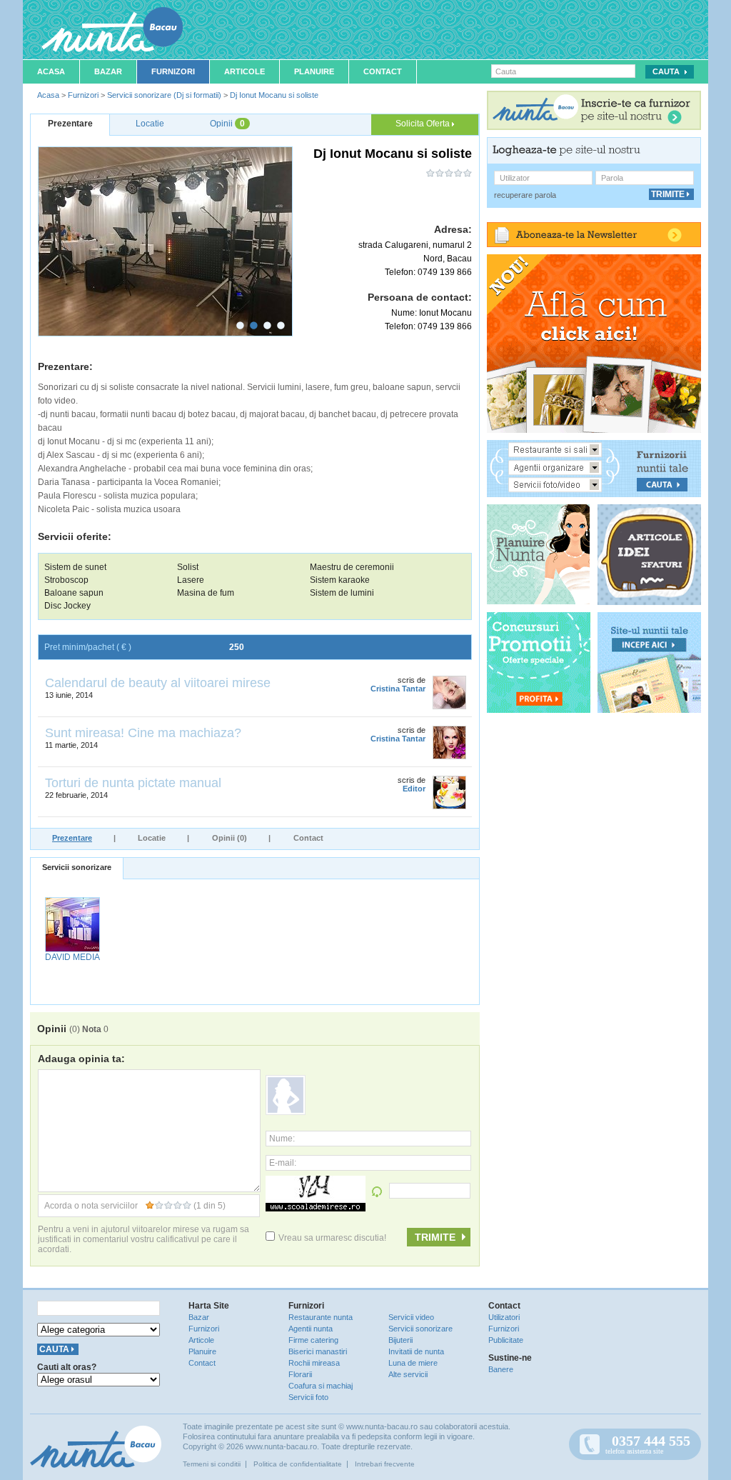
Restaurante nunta (320, 1317)
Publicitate (505, 1340)
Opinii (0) (229, 838)
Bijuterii (400, 1340)
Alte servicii (408, 1374)
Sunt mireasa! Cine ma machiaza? (143, 733)
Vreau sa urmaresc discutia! (332, 1238)
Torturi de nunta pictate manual (133, 783)
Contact (382, 71)
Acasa (51, 71)
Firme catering (313, 1340)
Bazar (108, 71)
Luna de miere (413, 1363)
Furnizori (173, 71)
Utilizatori (504, 1317)
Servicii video (411, 1317)
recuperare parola (525, 195)
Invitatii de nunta (416, 1351)
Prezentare (72, 838)
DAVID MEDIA (72, 957)
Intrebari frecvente (385, 1464)
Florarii (300, 1374)
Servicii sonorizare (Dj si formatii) (164, 95)
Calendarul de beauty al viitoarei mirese (158, 683)
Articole (244, 71)
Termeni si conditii (212, 1464)
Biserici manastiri (317, 1351)
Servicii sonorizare (76, 867)
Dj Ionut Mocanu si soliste (274, 95)
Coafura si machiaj (320, 1385)
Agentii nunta (310, 1328)
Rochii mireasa (314, 1363)
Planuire (314, 71)
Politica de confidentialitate (297, 1464)
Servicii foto (308, 1397)
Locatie (152, 838)
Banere (500, 1369)
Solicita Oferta (423, 124)
